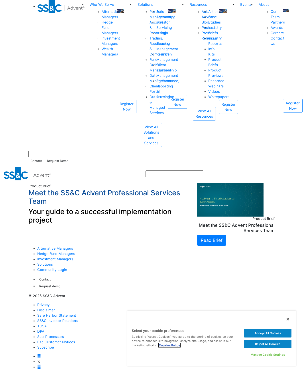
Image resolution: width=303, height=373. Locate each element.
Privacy (43, 304)
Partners (278, 22)
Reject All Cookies (267, 344)
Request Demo (57, 161)
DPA (40, 331)
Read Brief (211, 240)
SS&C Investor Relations (57, 320)
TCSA (42, 326)
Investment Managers (55, 259)
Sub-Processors (50, 336)
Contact (36, 161)
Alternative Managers (55, 248)
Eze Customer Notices (56, 342)
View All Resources (204, 113)
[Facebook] (39, 356)
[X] (38, 361)
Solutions (145, 4)
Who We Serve (102, 4)
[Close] (288, 319)
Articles (214, 11)
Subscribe (45, 347)
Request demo (49, 286)
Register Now (127, 106)
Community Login (52, 269)
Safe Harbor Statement (56, 315)
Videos (214, 91)
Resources (198, 4)
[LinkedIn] (39, 367)
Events (246, 4)
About (264, 4)
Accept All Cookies (267, 333)
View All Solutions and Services (151, 135)
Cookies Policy (169, 345)
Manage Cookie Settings (268, 354)
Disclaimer (46, 310)
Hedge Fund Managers (56, 253)
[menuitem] (61, 73)
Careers (277, 33)
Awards (277, 27)
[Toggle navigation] (296, 174)
